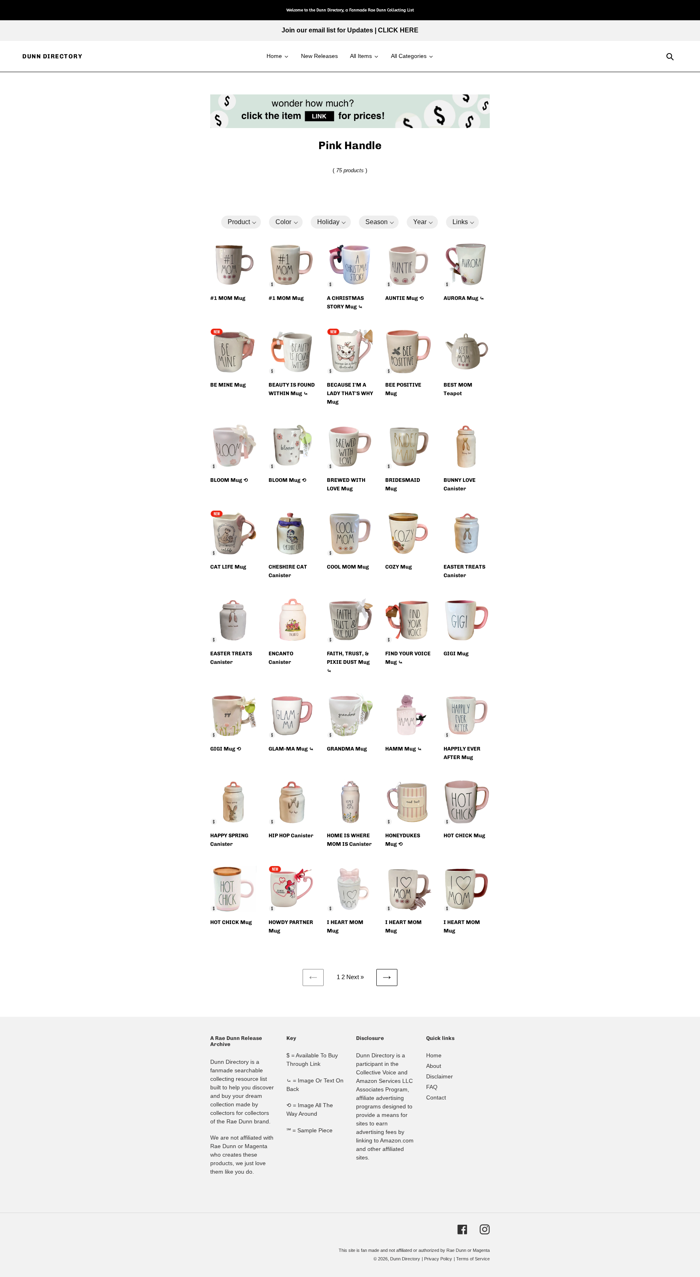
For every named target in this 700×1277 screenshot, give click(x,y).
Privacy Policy (438, 1258)
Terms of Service (473, 1258)
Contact (436, 1097)
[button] (241, 222)
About (433, 1066)
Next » (355, 976)
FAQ (432, 1087)
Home (434, 1055)
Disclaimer (439, 1076)
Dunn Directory (52, 56)
